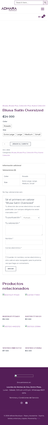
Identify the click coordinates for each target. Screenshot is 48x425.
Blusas (5, 106)
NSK (38, 418)
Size (4, 130)
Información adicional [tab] (12, 165)
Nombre (9, 238)
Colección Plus (25, 106)
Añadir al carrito (20, 144)
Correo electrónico (13, 248)
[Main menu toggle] (42, 9)
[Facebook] (26, 403)
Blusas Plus (13, 106)
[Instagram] (22, 403)
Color (5, 121)
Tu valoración (12, 223)
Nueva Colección (38, 106)
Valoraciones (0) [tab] (9, 170)
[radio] (7, 126)
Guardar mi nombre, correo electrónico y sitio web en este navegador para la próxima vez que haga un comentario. (23, 260)
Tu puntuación (13, 217)
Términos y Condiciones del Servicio (24, 398)
